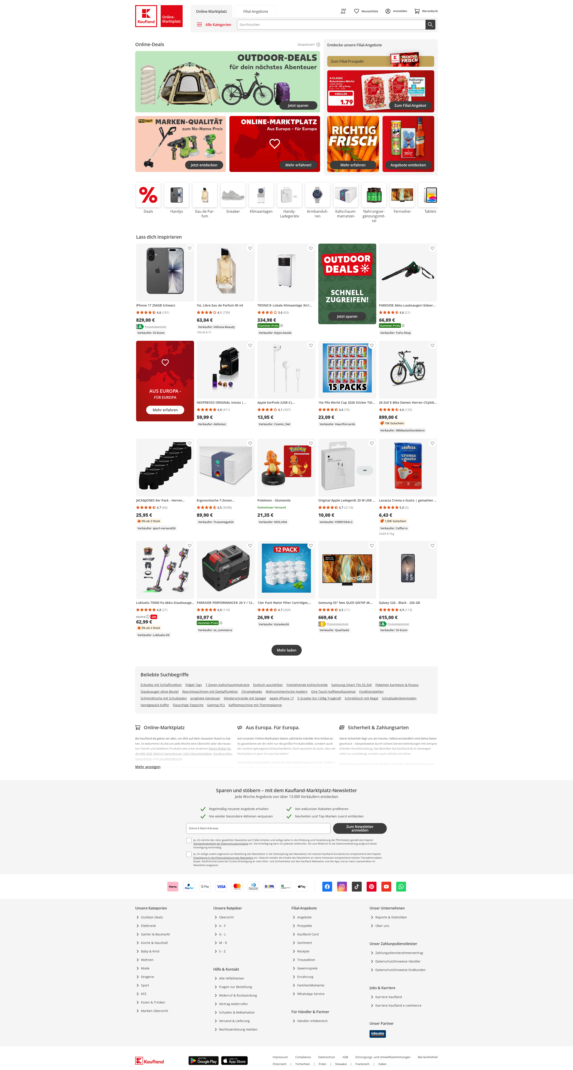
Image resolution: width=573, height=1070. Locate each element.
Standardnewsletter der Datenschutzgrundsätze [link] (220, 843)
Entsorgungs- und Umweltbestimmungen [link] (383, 1057)
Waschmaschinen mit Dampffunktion (210, 691)
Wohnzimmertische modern (287, 691)
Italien (382, 1064)
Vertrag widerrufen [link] (233, 1004)
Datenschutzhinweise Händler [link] (398, 961)
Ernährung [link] (305, 977)
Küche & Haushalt (154, 943)
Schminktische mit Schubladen (164, 698)
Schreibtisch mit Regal (361, 698)
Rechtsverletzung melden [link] (238, 1029)
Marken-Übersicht (154, 1011)
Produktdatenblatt (155, 326)
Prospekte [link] (304, 926)
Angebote (304, 917)
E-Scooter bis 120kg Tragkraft (319, 698)
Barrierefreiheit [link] (428, 1057)
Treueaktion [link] (306, 960)
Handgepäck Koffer (155, 705)
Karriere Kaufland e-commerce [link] (398, 1005)
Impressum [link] (280, 1057)
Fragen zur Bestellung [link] (235, 987)
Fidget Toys (193, 684)
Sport (145, 985)
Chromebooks (252, 691)
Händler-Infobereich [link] (312, 1021)
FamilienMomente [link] (310, 985)
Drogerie (147, 977)
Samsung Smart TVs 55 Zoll (351, 684)
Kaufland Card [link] (308, 934)
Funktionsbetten (371, 691)
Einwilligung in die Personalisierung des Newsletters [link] (223, 857)
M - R (223, 943)
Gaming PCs (216, 705)
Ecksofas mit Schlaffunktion (161, 684)
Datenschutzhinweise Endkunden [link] (400, 970)
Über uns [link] (382, 926)
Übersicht (226, 917)
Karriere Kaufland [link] (388, 997)
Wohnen (147, 960)
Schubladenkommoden (399, 698)
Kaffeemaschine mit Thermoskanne (255, 705)
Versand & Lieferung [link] (234, 1021)
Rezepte (303, 951)
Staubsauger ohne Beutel (160, 691)
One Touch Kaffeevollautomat (333, 691)
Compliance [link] (303, 1057)
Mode (145, 968)
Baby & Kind (150, 951)
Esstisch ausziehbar (268, 684)
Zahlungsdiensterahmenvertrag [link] (399, 953)
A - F (222, 926)
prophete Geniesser (205, 698)
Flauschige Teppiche (188, 705)
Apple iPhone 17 (281, 698)
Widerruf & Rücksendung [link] (238, 995)
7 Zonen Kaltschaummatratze (227, 684)
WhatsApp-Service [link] (311, 994)
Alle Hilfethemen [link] (231, 978)
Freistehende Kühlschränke (307, 684)
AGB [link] (345, 1057)
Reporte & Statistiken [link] (391, 917)
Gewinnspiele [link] (307, 968)
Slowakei (341, 1064)
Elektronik (148, 926)
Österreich (279, 1064)
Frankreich (362, 1064)
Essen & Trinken (153, 1002)
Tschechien (302, 1064)
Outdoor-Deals (152, 917)
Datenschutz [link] (326, 1057)
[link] (343, 11)
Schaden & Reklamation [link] (237, 1012)
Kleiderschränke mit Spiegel (245, 698)
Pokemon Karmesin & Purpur (397, 684)
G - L (222, 934)
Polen (322, 1064)
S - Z (222, 951)
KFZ (143, 994)
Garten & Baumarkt (155, 934)
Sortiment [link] (304, 943)
